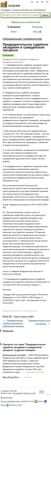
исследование (9, 85)
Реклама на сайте (29, 393)
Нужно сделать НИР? (24, 316)
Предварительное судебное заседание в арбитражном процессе (13, 323)
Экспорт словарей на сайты (10, 401)
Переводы (37, 27)
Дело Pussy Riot (10, 377)
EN (32, 2)
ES (42, 2)
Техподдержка (17, 393)
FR (47, 2)
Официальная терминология (25, 22)
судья (47, 115)
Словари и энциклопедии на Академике (23, 10)
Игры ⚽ (37, 32)
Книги (14, 32)
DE (37, 2)
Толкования (13, 27)
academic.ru (10, 4)
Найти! (45, 15)
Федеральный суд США (14, 355)
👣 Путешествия (6, 397)
